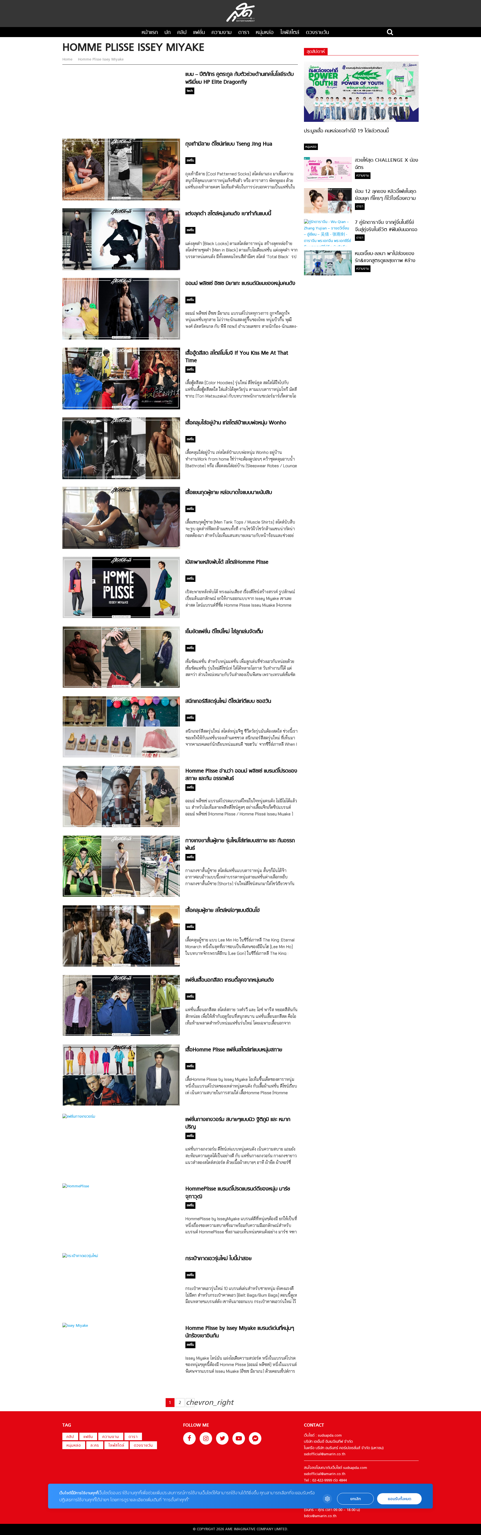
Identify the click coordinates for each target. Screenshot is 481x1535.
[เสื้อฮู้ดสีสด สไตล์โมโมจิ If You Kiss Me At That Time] (121, 408)
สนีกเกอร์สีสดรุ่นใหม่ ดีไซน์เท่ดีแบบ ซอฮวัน (228, 702)
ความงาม (222, 33)
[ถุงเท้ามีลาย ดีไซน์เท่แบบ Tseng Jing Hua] (121, 199)
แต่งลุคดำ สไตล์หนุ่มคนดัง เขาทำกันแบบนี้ (228, 214)
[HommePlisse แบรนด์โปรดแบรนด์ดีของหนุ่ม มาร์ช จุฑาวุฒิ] (75, 1186)
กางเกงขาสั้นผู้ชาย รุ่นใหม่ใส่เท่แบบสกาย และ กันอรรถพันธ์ (240, 845)
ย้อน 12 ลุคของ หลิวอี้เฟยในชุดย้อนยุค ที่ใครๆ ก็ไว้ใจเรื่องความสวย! (385, 199)
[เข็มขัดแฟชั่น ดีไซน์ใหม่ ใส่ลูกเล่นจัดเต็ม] (121, 687)
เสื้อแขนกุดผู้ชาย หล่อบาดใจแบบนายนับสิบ (228, 493)
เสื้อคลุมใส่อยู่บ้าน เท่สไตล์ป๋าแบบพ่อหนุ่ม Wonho (235, 423)
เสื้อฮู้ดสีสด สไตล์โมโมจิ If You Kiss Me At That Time (236, 357)
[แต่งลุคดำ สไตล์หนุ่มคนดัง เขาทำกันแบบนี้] (121, 269)
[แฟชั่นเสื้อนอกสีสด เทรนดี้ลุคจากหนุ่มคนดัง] (121, 1035)
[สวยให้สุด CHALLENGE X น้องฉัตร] (328, 181)
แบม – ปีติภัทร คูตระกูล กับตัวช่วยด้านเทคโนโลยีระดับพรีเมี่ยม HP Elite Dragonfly (239, 78)
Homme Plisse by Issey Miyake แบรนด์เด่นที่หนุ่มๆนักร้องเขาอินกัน (239, 1332)
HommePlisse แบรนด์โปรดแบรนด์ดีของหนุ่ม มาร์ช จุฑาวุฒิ (237, 1193)
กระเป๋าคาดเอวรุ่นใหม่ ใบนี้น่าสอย (218, 1259)
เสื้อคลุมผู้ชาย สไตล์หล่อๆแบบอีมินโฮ (222, 911)
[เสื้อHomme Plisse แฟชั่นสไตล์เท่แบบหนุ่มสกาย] (121, 1105)
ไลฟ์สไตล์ (289, 33)
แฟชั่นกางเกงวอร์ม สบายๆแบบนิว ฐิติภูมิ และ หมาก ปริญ (237, 1123)
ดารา (243, 33)
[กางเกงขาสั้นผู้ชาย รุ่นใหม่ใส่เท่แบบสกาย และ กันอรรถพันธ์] (121, 896)
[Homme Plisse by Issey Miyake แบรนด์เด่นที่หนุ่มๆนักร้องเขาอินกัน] (75, 1326)
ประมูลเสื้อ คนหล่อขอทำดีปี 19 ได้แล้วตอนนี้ (346, 131)
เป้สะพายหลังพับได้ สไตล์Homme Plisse (226, 562)
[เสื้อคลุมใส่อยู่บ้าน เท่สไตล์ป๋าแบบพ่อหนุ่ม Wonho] (121, 478)
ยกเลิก (355, 1499)
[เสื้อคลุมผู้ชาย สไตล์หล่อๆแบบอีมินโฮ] (121, 966)
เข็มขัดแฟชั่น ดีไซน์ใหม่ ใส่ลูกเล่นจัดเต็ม (224, 632)
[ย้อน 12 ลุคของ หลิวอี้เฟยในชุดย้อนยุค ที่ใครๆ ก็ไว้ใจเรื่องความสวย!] (328, 212)
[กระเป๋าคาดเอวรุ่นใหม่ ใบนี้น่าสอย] (80, 1256)
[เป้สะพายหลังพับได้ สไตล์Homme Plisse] (121, 617)
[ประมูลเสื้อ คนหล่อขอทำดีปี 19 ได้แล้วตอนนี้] (361, 121)
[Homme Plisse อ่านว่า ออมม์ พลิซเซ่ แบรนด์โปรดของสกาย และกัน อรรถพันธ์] (121, 826)
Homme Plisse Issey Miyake (100, 59)
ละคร (94, 1446)
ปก (168, 33)
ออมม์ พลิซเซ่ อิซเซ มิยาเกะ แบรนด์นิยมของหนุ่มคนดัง (240, 284)
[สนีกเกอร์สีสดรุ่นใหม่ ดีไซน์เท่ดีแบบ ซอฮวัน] (121, 757)
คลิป (181, 33)
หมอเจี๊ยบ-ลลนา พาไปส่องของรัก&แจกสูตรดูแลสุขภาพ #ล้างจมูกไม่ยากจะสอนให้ (385, 261)
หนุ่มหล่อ (265, 33)
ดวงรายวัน (317, 33)
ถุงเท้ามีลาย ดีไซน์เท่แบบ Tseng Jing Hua (228, 144)
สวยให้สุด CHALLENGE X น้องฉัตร (386, 164)
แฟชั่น (199, 33)
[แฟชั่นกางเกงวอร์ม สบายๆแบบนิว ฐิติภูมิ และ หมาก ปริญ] (78, 1117)
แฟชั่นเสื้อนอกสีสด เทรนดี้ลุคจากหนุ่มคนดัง (229, 980)
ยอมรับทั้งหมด (399, 1499)
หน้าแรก (150, 33)
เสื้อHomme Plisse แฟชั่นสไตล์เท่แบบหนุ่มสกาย (233, 1050)
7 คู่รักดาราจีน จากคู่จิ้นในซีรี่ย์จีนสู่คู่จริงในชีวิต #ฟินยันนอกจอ (386, 226)
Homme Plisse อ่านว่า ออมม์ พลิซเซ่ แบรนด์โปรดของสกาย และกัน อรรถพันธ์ (241, 775)
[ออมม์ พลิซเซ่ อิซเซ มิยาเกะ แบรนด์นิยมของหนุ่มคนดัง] (121, 339)
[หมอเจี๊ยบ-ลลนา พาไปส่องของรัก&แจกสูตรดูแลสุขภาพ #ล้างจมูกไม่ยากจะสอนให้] (328, 274)
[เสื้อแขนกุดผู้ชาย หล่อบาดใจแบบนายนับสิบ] (121, 548)
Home (67, 59)
